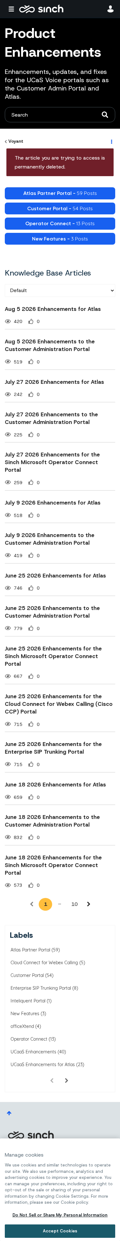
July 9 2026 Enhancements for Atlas (52, 502)
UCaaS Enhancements (33, 1052)
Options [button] (111, 141)
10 (74, 904)
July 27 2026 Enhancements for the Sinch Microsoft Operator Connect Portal (52, 462)
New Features (25, 1013)
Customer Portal (27, 975)
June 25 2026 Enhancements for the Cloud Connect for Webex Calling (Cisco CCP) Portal (59, 704)
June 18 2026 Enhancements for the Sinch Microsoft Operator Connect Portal (53, 865)
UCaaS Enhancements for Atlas (43, 1064)
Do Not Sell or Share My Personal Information (60, 1215)
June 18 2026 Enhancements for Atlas (55, 784)
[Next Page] (88, 904)
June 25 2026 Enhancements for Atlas (55, 575)
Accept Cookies (60, 1231)
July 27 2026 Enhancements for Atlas (54, 381)
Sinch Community (41, 9)
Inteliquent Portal (28, 1001)
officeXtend (22, 1026)
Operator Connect (29, 1039)
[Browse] (12, 9)
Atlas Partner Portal (30, 950)
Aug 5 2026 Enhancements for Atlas (53, 308)
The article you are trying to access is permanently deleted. (60, 162)
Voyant (15, 141)
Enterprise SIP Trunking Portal (41, 988)
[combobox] (60, 114)
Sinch (31, 1135)
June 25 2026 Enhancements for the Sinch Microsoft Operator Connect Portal (53, 656)
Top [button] (9, 1113)
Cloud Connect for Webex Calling (44, 962)
